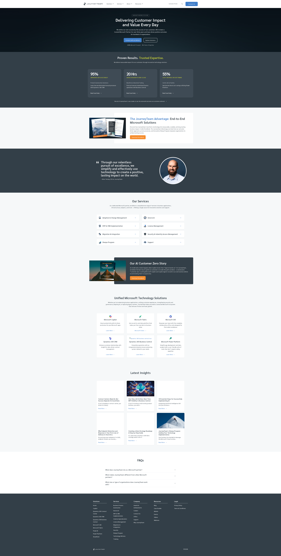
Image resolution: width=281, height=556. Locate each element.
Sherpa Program (118, 533)
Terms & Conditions (180, 508)
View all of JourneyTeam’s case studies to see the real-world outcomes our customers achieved (139, 101)
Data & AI (116, 510)
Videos (156, 517)
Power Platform (97, 534)
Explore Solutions (150, 40)
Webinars (156, 520)
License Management (119, 522)
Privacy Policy (178, 505)
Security (115, 530)
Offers (135, 516)
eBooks (156, 511)
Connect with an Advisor (132, 40)
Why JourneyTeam (139, 522)
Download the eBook (138, 137)
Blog (155, 505)
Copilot (95, 508)
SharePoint (96, 537)
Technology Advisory (119, 536)
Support (136, 519)
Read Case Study (95, 93)
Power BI (95, 531)
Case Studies (158, 508)
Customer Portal (173, 3)
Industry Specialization (120, 519)
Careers (136, 510)
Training (115, 539)
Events (156, 514)
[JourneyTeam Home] (93, 4)
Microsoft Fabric (98, 528)
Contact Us (137, 513)
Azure (94, 505)
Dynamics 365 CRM (98, 516)
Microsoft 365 (97, 525)
